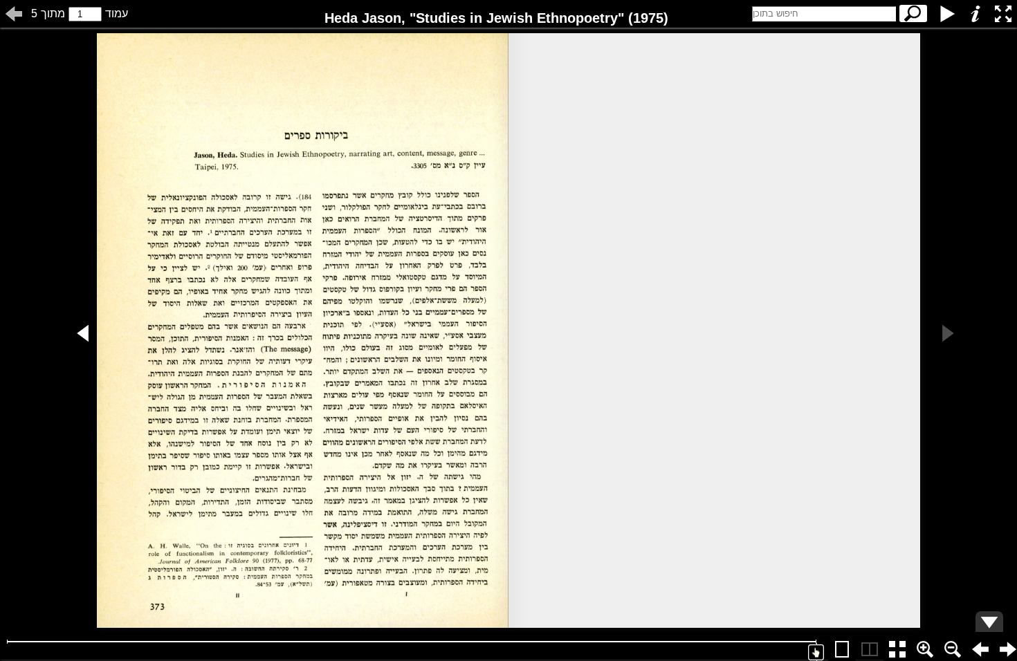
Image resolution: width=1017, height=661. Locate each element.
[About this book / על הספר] (975, 14)
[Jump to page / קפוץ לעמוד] (14, 14)
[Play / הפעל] (948, 14)
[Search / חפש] (913, 13)
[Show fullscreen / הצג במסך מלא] (1003, 14)
